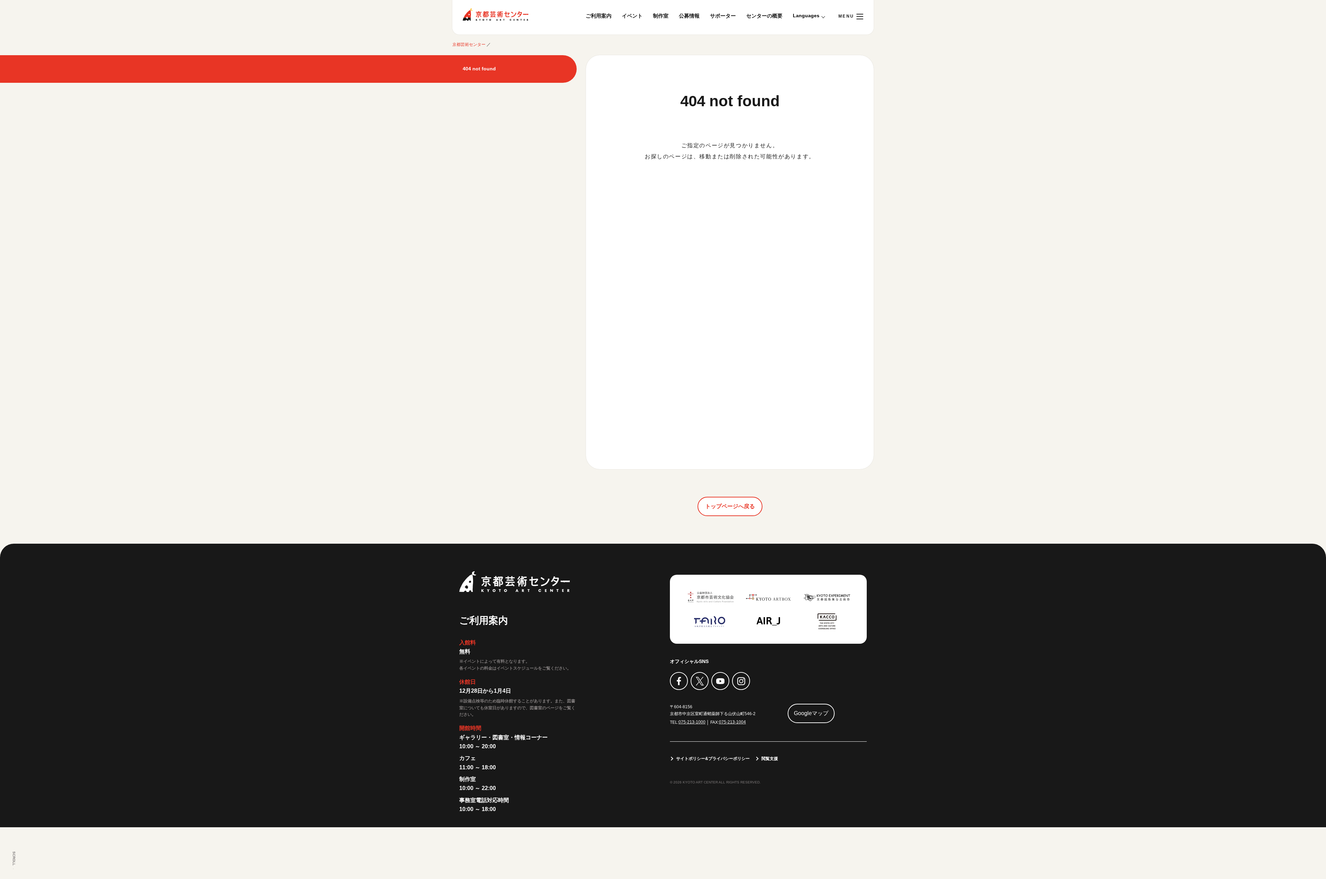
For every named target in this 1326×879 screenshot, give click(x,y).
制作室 (661, 16)
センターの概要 (764, 16)
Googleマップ (811, 713)
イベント (632, 16)
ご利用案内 (599, 16)
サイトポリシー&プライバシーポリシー (713, 758)
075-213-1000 (692, 722)
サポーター (723, 16)
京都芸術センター (495, 14)
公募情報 (689, 16)
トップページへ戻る (730, 506)
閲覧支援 (769, 758)
